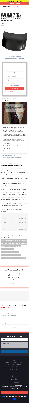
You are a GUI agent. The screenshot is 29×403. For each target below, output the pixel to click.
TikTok (15, 376)
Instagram (15, 378)
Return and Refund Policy (15, 364)
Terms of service (14, 371)
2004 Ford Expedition (21, 240)
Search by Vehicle (14, 392)
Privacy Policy (14, 366)
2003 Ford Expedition (7, 240)
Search (14, 351)
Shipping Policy (14, 369)
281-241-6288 (18, 385)
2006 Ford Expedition (21, 243)
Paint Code (8, 66)
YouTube (15, 379)
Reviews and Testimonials (14, 373)
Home (2, 25)
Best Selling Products (7, 249)
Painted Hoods (16, 255)
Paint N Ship (16, 382)
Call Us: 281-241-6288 (14, 3)
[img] (15, 307)
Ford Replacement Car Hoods (9, 252)
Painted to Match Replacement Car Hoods (13, 258)
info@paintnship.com (12, 386)
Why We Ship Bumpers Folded (14, 362)
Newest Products (6, 255)
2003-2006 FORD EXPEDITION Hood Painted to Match (16, 25)
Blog (14, 360)
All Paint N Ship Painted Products (11, 246)
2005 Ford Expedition (7, 243)
